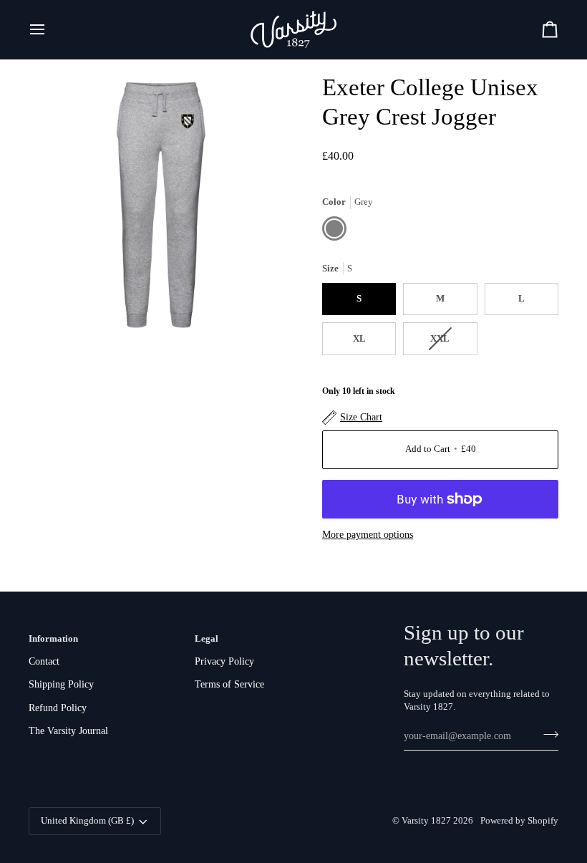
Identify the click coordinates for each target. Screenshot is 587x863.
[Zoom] (55, 310)
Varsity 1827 (426, 821)
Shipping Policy (61, 684)
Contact (44, 661)
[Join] (546, 734)
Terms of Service (229, 684)
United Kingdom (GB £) (87, 821)
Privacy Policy (224, 661)
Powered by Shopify (519, 821)
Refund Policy (58, 708)
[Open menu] (50, 29)
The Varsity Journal (68, 730)
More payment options (367, 534)
